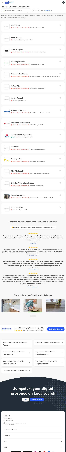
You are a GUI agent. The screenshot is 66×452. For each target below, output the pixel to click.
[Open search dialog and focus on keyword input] (3, 10)
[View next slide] (34, 316)
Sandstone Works (33, 255)
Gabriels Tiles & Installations (33, 287)
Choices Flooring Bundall (33, 269)
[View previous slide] (31, 316)
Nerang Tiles (33, 243)
